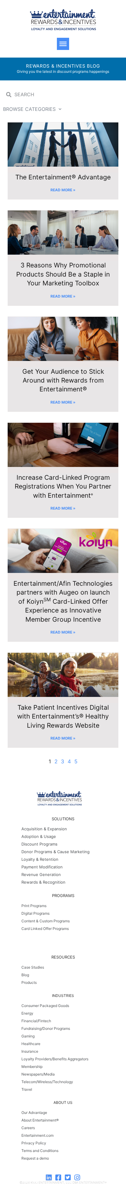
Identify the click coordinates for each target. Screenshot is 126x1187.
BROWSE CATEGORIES (29, 109)
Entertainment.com (37, 1135)
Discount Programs (39, 844)
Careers (28, 1127)
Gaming (28, 1036)
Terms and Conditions (39, 1150)
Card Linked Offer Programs (45, 928)
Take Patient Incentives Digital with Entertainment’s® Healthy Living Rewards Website (63, 716)
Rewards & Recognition (43, 882)
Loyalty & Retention (39, 859)
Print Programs (33, 905)
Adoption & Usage (38, 836)
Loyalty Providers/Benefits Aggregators (54, 1059)
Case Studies (32, 967)
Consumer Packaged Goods (45, 1005)
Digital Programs (35, 913)
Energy (27, 1013)
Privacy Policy (33, 1143)
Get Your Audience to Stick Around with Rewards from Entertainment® (63, 380)
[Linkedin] (49, 1177)
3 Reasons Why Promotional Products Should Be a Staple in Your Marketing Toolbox (63, 274)
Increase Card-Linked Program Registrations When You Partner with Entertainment (63, 486)
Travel (26, 1089)
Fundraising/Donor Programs (45, 1028)
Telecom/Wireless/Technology (47, 1081)
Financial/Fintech (36, 1021)
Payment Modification (42, 866)
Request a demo (35, 1158)
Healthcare (30, 1043)
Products (29, 982)
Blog (25, 975)
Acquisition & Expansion (44, 828)
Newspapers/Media (38, 1074)
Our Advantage (34, 1112)
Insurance (29, 1051)
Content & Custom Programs (45, 921)
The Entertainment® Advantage (63, 177)
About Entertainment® (40, 1120)
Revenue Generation (41, 874)
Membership (32, 1066)
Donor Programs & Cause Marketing (55, 851)
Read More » (63, 190)
